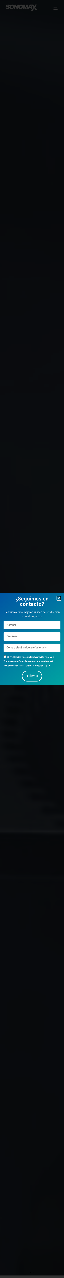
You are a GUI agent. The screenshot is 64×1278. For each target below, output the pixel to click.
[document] (32, 639)
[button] (59, 598)
